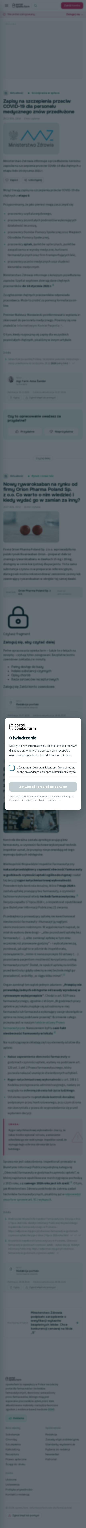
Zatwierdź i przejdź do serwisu (43, 787)
